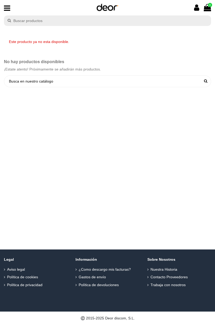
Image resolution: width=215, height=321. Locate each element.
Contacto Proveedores (169, 277)
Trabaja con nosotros (168, 285)
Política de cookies (22, 277)
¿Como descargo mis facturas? (105, 269)
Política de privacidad (24, 285)
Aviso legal (16, 269)
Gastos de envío (92, 277)
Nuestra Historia (163, 269)
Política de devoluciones (99, 285)
